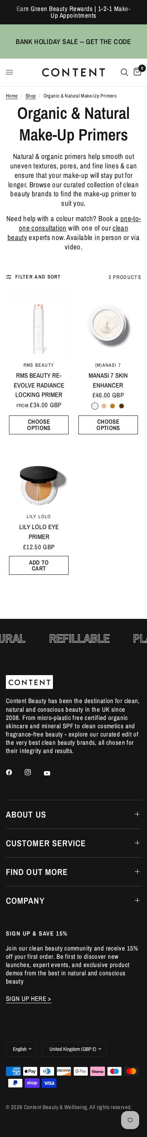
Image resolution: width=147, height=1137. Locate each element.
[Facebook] (14, 772)
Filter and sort (38, 276)
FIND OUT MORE (37, 872)
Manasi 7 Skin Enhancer (108, 380)
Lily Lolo (39, 516)
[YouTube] (52, 773)
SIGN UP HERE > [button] (28, 998)
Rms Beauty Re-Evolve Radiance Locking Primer (39, 385)
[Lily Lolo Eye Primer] (39, 475)
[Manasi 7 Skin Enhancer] (108, 324)
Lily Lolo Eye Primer (39, 531)
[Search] (124, 72)
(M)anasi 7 (108, 365)
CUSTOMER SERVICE (46, 843)
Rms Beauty (39, 365)
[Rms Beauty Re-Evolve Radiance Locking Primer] (39, 324)
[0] (136, 72)
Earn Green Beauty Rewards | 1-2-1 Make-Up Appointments (73, 12)
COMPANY (25, 900)
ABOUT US (26, 814)
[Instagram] (33, 772)
